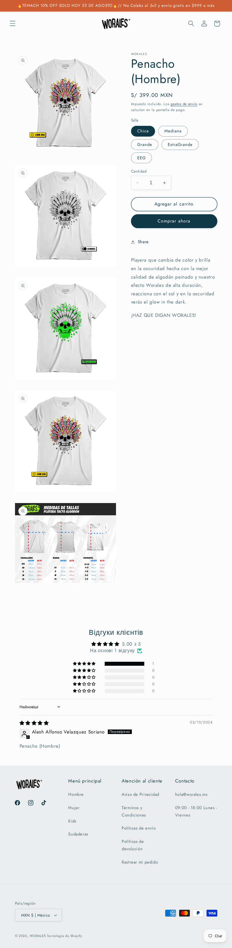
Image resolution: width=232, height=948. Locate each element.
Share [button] (143, 242)
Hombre (76, 794)
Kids (72, 821)
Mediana (173, 131)
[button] (12, 23)
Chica (143, 131)
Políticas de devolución (133, 845)
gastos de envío (184, 104)
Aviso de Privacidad (140, 794)
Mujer (74, 808)
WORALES (38, 936)
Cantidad (139, 171)
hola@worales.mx (191, 794)
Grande (144, 144)
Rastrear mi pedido (140, 862)
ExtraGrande (180, 144)
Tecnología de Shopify (64, 936)
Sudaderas (78, 834)
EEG (141, 158)
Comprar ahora (174, 221)
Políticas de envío (139, 828)
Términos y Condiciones (134, 811)
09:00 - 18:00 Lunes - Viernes (196, 811)
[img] (34, 723)
